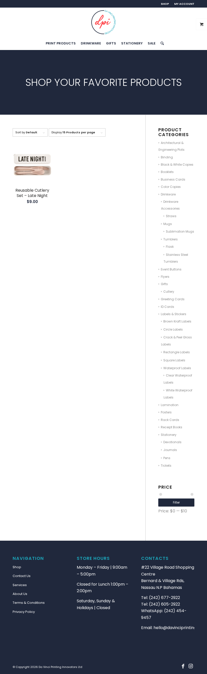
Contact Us (22, 575)
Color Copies (171, 187)
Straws (171, 216)
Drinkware (168, 194)
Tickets (166, 465)
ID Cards (167, 307)
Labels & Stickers (173, 314)
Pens (166, 458)
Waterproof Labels (177, 368)
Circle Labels (173, 329)
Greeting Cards (173, 299)
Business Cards (173, 179)
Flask (170, 246)
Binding (167, 157)
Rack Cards (170, 420)
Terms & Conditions (29, 602)
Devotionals (172, 442)
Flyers (165, 276)
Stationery (168, 435)
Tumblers (170, 239)
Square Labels (174, 360)
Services (20, 585)
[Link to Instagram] (190, 666)
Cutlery (168, 291)
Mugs (167, 224)
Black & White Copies (177, 164)
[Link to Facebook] (183, 666)
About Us (20, 593)
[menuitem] (165, 4)
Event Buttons (171, 269)
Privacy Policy (24, 611)
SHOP (165, 4)
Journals (170, 450)
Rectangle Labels (176, 352)
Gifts (164, 284)
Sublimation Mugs (180, 231)
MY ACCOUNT (184, 4)
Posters (166, 412)
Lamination (169, 405)
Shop (17, 567)
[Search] (161, 43)
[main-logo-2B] (103, 22)
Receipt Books (171, 427)
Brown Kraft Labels (177, 321)
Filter (176, 502)
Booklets (167, 172)
